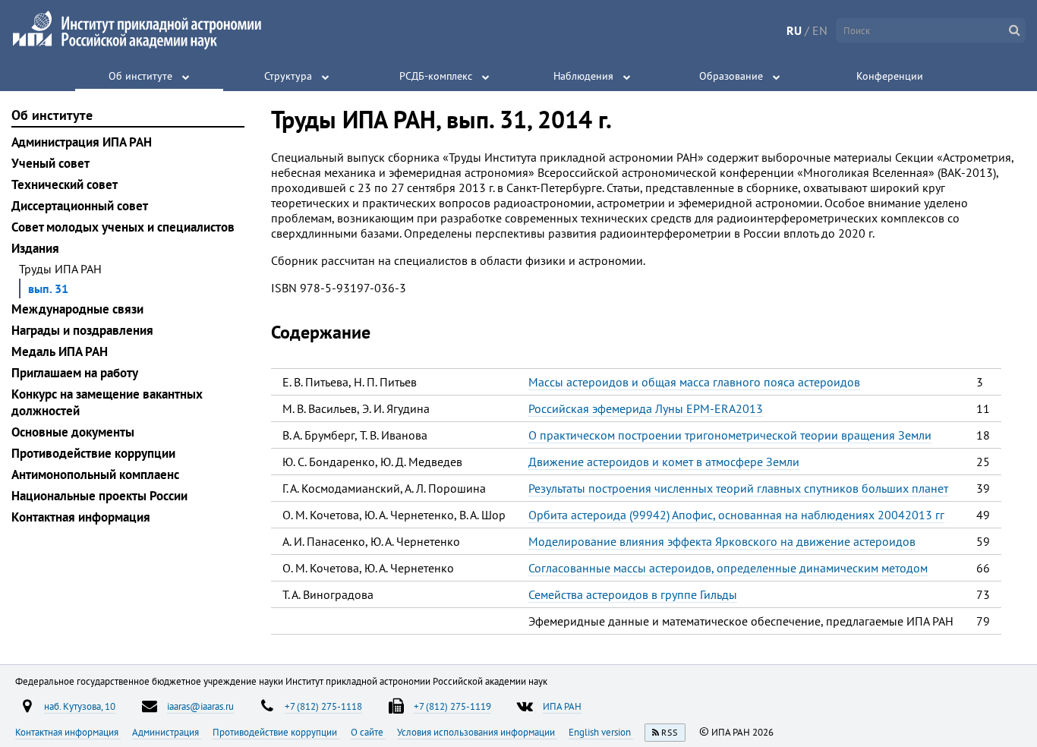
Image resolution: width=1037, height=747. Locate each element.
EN (819, 30)
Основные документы (72, 432)
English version (601, 732)
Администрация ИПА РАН (81, 142)
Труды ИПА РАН (60, 268)
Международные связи (77, 309)
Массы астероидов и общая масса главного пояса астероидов (694, 381)
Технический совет (64, 184)
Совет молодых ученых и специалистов (123, 227)
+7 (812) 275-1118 (323, 706)
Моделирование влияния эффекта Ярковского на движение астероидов (722, 541)
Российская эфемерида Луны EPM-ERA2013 (645, 408)
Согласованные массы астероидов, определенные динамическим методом (728, 567)
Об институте (140, 76)
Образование (731, 76)
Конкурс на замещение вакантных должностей (107, 402)
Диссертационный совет (79, 205)
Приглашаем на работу (74, 372)
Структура (288, 76)
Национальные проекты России (99, 495)
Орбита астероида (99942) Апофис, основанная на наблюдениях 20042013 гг (736, 514)
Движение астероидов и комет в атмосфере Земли (663, 461)
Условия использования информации (477, 732)
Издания (35, 248)
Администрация (166, 732)
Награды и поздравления (82, 330)
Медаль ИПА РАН (59, 351)
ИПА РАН (562, 706)
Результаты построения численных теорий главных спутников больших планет (738, 488)
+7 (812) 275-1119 (452, 706)
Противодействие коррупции (93, 453)
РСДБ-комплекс (435, 76)
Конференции (889, 76)
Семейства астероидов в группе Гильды (632, 594)
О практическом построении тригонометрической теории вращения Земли (729, 435)
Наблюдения (583, 76)
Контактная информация (80, 517)
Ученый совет (50, 163)
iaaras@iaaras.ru (200, 706)
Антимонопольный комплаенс (95, 474)
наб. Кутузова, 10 (79, 706)
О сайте (368, 732)
